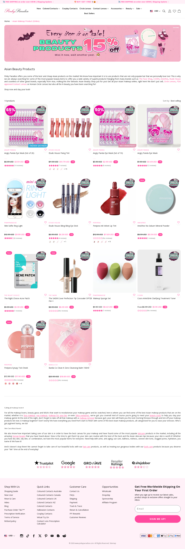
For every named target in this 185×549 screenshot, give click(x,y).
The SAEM (53, 295)
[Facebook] (34, 536)
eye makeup (41, 415)
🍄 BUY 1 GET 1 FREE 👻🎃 (85, 2)
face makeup (29, 415)
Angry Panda (10, 150)
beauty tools (155, 415)
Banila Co (53, 365)
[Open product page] (26, 125)
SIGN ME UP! (158, 519)
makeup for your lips (58, 415)
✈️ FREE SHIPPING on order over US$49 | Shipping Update (27, 2)
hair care (87, 446)
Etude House (175, 79)
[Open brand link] (43, 464)
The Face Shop (145, 79)
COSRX (156, 79)
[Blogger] (58, 536)
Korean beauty (18, 436)
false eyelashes (82, 415)
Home (7, 21)
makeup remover (87, 418)
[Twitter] (40, 536)
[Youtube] (52, 536)
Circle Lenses (170, 81)
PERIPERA (97, 223)
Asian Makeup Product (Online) (26, 21)
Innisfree (164, 79)
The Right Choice (12, 295)
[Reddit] (64, 536)
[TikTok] (28, 536)
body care (148, 446)
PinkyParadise (10, 223)
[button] (164, 11)
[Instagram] (22, 536)
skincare (141, 433)
